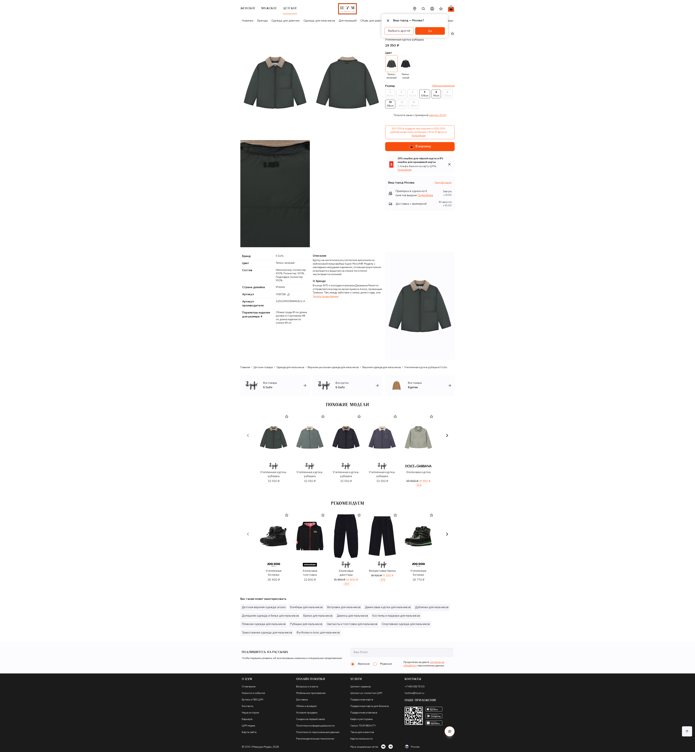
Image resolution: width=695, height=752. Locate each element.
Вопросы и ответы (307, 687)
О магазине (249, 687)
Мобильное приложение (311, 693)
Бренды (262, 20)
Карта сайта (249, 732)
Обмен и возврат (306, 706)
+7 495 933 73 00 (415, 687)
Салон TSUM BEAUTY (363, 726)
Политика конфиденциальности (315, 726)
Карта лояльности (361, 739)
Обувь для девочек (373, 20)
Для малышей (348, 20)
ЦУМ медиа (248, 726)
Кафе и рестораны (361, 719)
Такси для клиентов (362, 732)
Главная (245, 367)
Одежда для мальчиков (319, 20)
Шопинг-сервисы (360, 687)
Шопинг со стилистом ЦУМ (366, 693)
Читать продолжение (325, 296)
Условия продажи (306, 713)
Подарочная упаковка (363, 713)
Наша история (250, 713)
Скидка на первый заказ (310, 719)
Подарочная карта (361, 700)
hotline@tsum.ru (414, 693)
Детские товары (263, 367)
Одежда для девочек (285, 20)
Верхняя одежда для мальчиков (381, 367)
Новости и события (253, 693)
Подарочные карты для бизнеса (369, 706)
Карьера (247, 719)
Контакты (247, 706)
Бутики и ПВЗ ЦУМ (252, 700)
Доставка (302, 700)
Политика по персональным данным (317, 732)
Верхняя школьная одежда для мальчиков (333, 367)
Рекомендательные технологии (315, 739)
